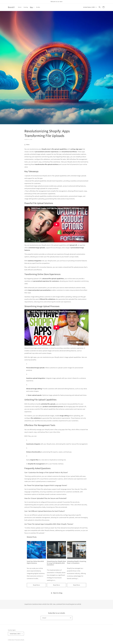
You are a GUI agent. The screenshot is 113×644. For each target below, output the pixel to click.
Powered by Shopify (19, 640)
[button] (32, 7)
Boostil (13, 640)
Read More (36, 585)
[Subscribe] (70, 618)
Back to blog (57, 593)
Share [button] (27, 144)
